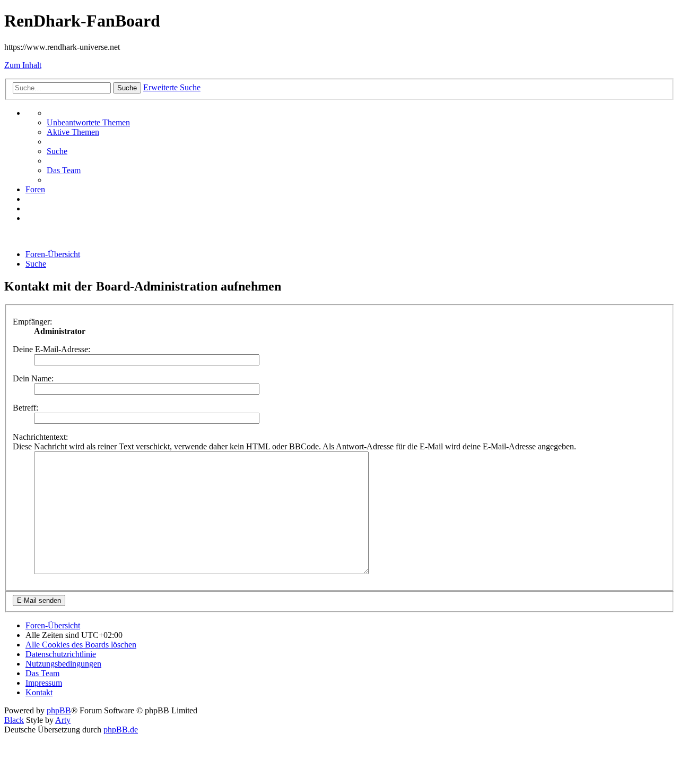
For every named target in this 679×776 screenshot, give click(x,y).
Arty (63, 719)
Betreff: (25, 407)
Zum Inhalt (22, 65)
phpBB (59, 710)
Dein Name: (33, 378)
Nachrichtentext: (40, 436)
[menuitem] (88, 122)
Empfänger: (32, 321)
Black (14, 719)
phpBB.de (120, 729)
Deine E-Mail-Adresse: (51, 349)
